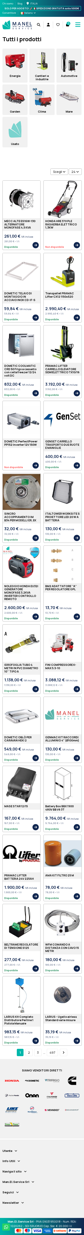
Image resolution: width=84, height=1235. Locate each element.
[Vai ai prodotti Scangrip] (72, 1110)
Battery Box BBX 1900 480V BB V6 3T (59, 807)
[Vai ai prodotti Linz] (12, 1110)
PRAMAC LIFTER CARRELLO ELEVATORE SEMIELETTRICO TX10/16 (62, 369)
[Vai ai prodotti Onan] (32, 1095)
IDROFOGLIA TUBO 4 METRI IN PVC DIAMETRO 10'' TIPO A (21, 668)
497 (52, 1052)
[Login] (48, 24)
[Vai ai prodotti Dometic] (32, 1081)
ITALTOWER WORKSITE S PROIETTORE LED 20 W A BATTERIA (62, 517)
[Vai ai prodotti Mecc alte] (72, 1095)
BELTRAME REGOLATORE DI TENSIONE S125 (21, 946)
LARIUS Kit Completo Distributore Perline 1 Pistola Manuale (18, 1020)
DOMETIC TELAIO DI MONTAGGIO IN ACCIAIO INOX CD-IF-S (19, 296)
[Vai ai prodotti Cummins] (72, 1081)
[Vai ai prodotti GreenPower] (12, 1124)
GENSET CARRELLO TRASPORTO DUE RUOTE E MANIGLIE (62, 445)
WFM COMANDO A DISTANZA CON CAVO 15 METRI (62, 948)
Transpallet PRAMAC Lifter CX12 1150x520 (59, 295)
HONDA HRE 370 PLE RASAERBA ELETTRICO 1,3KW (61, 224)
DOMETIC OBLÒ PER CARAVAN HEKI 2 (18, 739)
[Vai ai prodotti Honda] (12, 1081)
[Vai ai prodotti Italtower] (52, 1095)
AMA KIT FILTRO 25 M (59, 875)
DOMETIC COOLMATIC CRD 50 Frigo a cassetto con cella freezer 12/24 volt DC (20, 370)
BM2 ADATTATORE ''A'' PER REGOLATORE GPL (61, 587)
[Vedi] (35, 245)
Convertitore (9, 12)
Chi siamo (8, 3)
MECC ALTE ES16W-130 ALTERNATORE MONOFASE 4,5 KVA (19, 224)
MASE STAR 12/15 (16, 806)
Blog (19, 3)
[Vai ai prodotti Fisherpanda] (12, 1095)
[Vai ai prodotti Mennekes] (52, 1110)
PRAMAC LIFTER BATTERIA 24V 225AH (19, 877)
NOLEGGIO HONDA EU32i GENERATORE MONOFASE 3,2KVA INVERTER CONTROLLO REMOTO (21, 592)
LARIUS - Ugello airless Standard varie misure (61, 1018)
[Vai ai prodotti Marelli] (32, 1110)
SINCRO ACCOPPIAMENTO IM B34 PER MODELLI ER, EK (20, 517)
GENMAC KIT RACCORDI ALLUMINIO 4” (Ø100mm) (62, 739)
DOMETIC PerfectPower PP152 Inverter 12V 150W (20, 443)
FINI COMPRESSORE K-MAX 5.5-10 (60, 666)
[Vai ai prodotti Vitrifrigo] (52, 1081)
